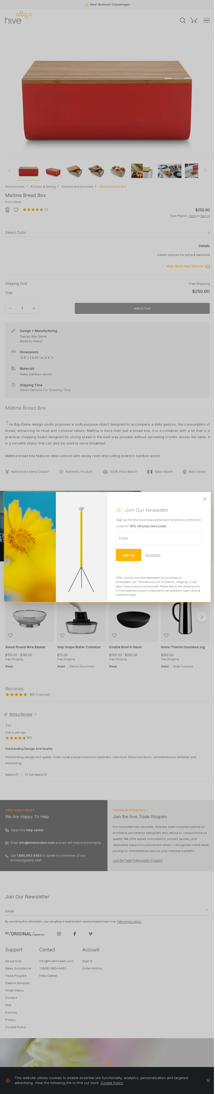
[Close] (205, 499)
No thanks (153, 555)
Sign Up (128, 555)
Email (123, 538)
